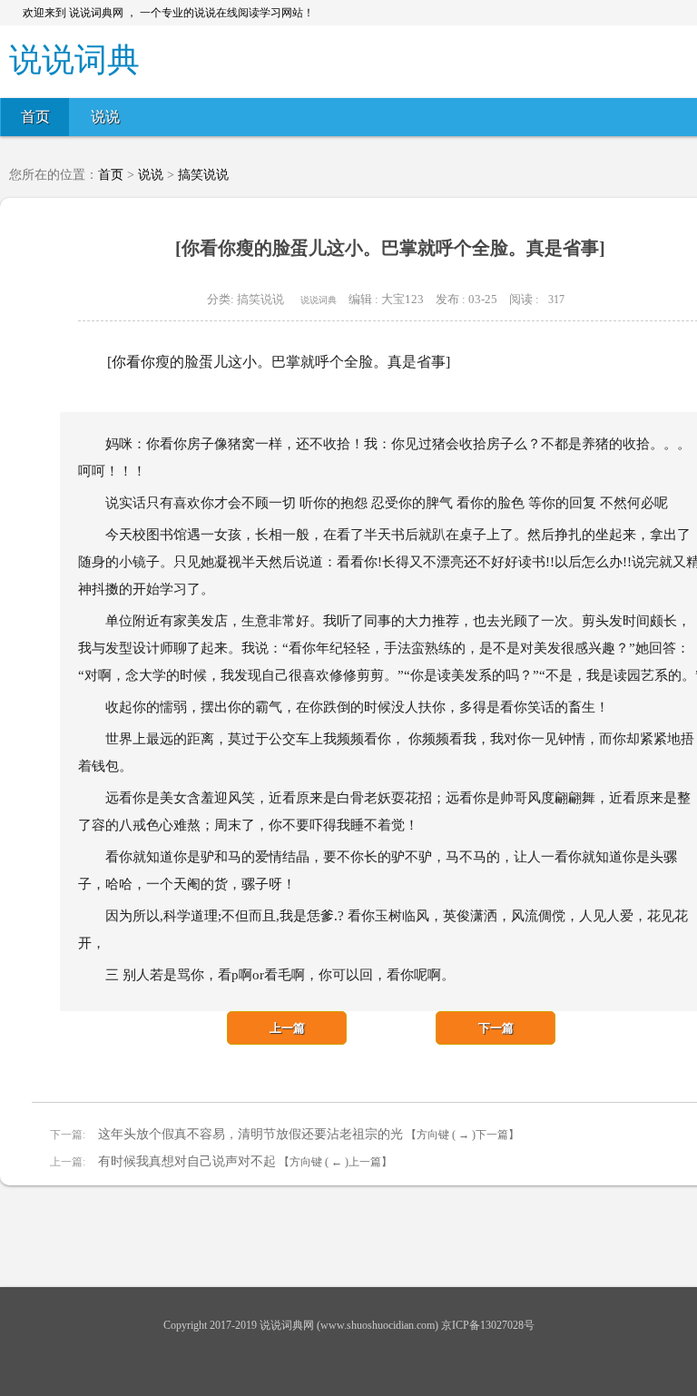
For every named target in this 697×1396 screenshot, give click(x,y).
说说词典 (318, 300)
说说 (105, 116)
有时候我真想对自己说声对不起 (185, 1161)
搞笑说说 (203, 175)
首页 (35, 116)
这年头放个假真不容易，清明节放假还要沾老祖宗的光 (248, 1134)
